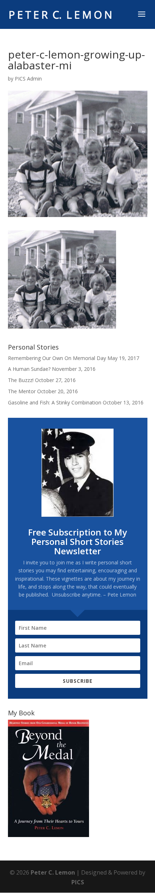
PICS (77, 882)
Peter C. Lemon (53, 872)
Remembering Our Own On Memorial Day (57, 358)
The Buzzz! (21, 380)
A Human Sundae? (29, 368)
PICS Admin (28, 78)
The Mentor (22, 391)
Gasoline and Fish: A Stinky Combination (54, 402)
